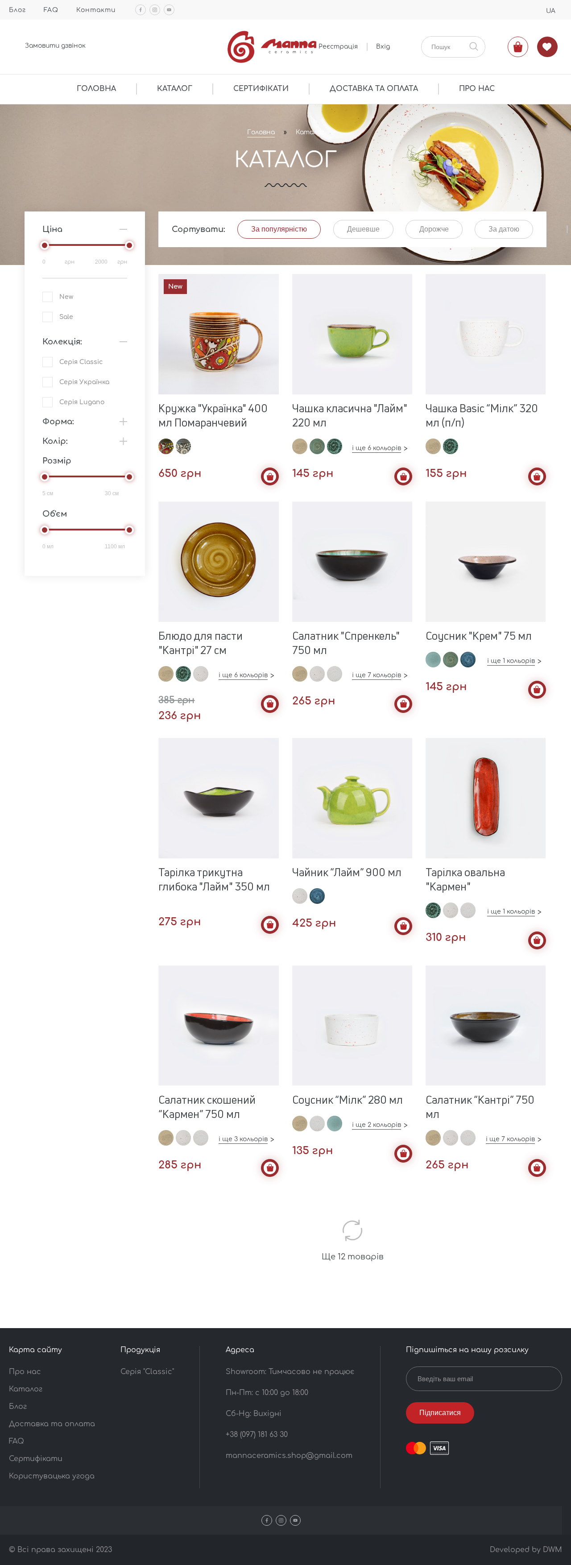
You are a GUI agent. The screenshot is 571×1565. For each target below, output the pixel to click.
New (66, 297)
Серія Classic (81, 362)
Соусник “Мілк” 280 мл (347, 1100)
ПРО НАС (477, 89)
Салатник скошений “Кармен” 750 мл (207, 1107)
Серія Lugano (81, 402)
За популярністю (279, 229)
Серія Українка (84, 382)
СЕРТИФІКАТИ (261, 89)
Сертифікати (35, 1459)
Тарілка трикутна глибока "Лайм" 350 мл (214, 879)
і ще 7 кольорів (376, 675)
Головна (261, 132)
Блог (17, 10)
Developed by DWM (526, 1550)
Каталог (310, 132)
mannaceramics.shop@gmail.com (289, 1456)
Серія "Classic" (147, 1372)
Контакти (96, 10)
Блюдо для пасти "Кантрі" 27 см (200, 643)
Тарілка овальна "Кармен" (465, 879)
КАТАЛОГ (174, 89)
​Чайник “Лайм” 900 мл (346, 872)
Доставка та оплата (52, 1424)
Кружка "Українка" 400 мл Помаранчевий (213, 415)
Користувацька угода (52, 1476)
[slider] (44, 245)
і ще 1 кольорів (511, 661)
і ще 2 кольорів (376, 1125)
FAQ (51, 10)
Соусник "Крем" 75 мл (479, 636)
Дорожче (434, 229)
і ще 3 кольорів (243, 1139)
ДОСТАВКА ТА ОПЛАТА (374, 89)
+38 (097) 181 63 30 (257, 1435)
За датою (503, 229)
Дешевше (363, 229)
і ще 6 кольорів (376, 448)
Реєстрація (338, 46)
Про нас (25, 1372)
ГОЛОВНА (96, 89)
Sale (66, 317)
